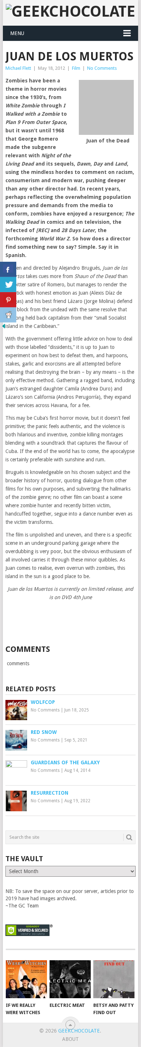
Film (76, 68)
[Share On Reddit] (8, 314)
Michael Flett (18, 68)
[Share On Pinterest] (8, 299)
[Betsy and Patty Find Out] (113, 979)
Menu (17, 33)
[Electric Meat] (70, 979)
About (70, 1039)
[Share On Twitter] (8, 284)
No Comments (102, 68)
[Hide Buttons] (3, 328)
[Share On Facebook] (8, 269)
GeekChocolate (79, 1031)
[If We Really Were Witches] (26, 979)
